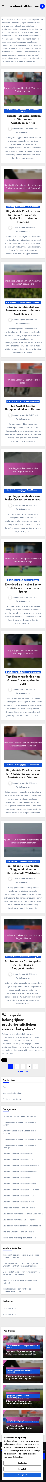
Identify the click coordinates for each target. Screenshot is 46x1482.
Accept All (22, 1475)
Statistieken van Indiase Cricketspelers (23, 861)
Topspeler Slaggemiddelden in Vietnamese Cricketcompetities (23, 119)
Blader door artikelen (12, 1099)
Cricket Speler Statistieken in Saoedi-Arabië (22, 1190)
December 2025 (9, 1308)
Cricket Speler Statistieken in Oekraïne (19, 1184)
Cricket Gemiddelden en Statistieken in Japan (22, 1139)
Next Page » (23, 1071)
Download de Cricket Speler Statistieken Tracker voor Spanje (23, 588)
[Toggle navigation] (3, 6)
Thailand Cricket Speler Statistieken (18, 1232)
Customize (22, 1463)
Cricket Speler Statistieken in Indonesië (23, 207)
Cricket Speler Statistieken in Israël (18, 1178)
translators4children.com (22, 6)
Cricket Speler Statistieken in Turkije (18, 1202)
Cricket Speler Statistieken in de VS (18, 1160)
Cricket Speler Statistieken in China (18, 1154)
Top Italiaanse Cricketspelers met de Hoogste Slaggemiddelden (23, 965)
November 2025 (9, 1314)
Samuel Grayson (18, 129)
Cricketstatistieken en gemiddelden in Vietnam (23, 110)
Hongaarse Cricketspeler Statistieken (19, 1208)
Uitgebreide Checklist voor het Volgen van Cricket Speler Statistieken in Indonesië (21, 1378)
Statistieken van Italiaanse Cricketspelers (23, 302)
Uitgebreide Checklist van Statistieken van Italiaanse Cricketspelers (23, 311)
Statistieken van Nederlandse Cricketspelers (22, 1226)
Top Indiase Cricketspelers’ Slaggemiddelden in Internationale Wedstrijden (23, 869)
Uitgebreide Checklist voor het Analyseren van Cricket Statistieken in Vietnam (23, 774)
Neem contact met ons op (14, 1093)
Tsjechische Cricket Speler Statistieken (20, 1238)
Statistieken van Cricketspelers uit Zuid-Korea (23, 1214)
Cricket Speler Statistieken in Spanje (23, 580)
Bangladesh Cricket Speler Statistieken (20, 1116)
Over (5, 1087)
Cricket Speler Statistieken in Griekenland (23, 672)
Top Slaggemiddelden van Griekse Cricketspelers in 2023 (23, 680)
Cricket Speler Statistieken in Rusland (23, 401)
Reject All (22, 1469)
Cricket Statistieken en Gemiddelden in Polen (23, 491)
